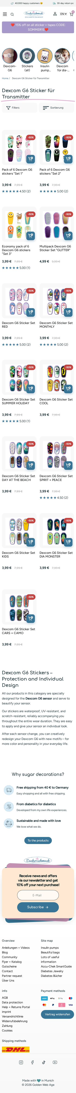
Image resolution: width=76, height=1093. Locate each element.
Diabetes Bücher (51, 976)
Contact (7, 971)
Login (55, 14)
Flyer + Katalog (12, 962)
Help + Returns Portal (16, 1007)
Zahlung (7, 1026)
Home (5, 78)
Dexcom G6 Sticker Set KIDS (18, 554)
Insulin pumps (50, 947)
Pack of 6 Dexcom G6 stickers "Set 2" (55, 171)
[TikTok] (44, 1062)
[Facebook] (32, 1062)
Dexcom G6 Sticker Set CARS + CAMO (18, 631)
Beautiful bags (50, 952)
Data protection (12, 1002)
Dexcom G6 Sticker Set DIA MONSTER (56, 554)
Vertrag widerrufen (57, 1014)
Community (9, 957)
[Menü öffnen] (5, 14)
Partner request (12, 976)
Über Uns (8, 980)
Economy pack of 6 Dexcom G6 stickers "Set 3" (16, 250)
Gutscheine (9, 966)
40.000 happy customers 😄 (24, 3)
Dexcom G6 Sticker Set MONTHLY (56, 324)
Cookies (7, 1030)
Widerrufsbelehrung (14, 1021)
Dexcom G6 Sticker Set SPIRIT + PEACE (56, 478)
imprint (6, 1012)
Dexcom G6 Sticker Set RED (18, 324)
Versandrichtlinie (12, 1016)
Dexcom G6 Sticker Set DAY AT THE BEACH (18, 478)
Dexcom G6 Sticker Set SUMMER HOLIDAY (18, 401)
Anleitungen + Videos (16, 947)
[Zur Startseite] (34, 14)
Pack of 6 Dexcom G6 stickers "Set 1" (17, 171)
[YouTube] (55, 1062)
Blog (5, 952)
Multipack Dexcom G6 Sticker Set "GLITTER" (55, 248)
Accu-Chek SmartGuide (56, 966)
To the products (38, 840)
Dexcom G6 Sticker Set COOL (56, 401)
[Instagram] (21, 1062)
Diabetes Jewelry (52, 971)
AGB (5, 997)
